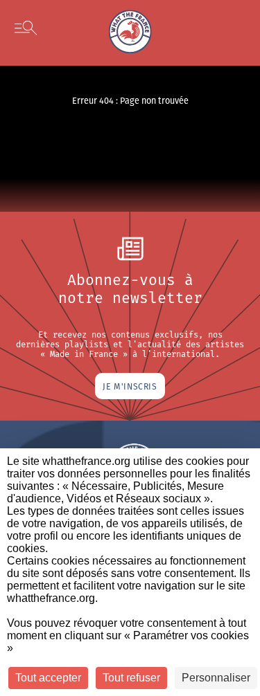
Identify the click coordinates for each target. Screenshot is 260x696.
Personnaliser (216, 678)
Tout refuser (131, 678)
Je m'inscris (130, 386)
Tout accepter (48, 678)
